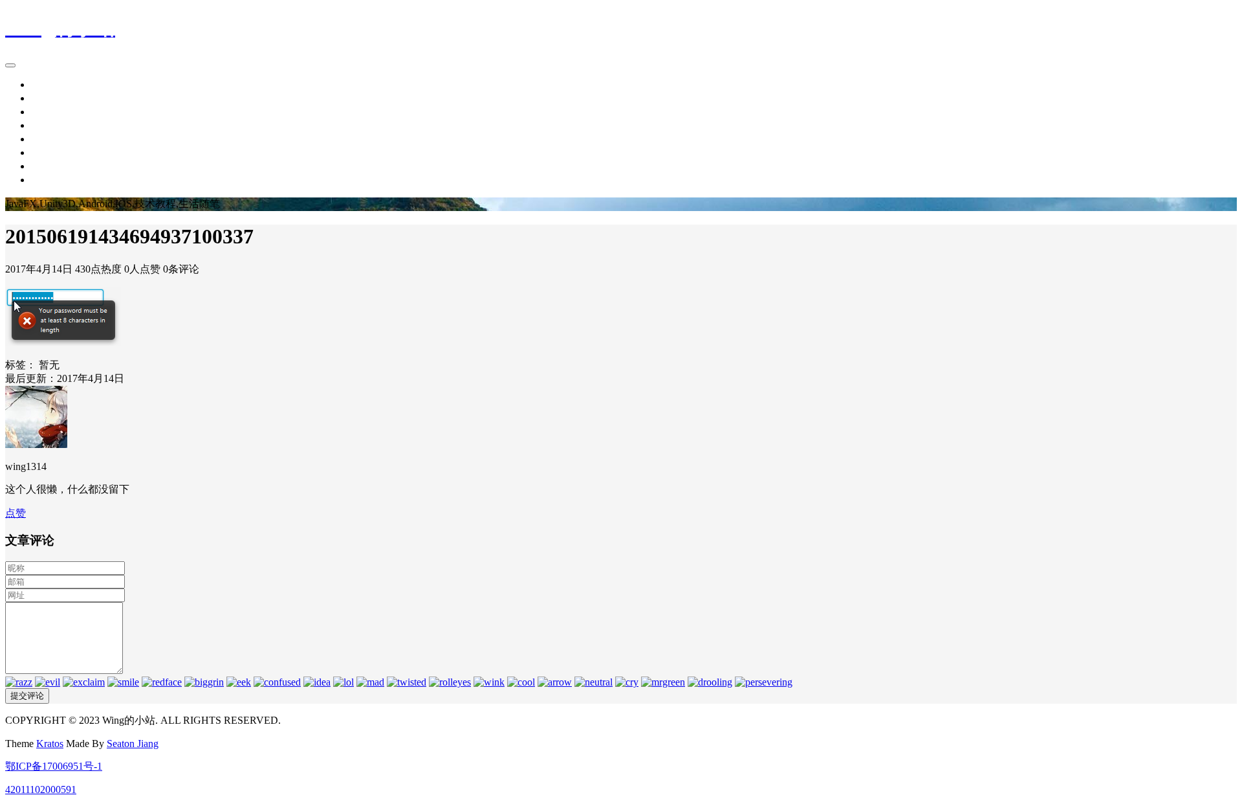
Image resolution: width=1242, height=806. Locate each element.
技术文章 (51, 111)
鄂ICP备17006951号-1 (53, 766)
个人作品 (51, 152)
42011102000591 (40, 789)
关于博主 (51, 179)
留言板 (46, 166)
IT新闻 (46, 98)
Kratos (49, 743)
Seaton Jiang (132, 743)
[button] (15, 513)
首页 (41, 84)
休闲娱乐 (51, 138)
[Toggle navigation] (10, 65)
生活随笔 (51, 125)
